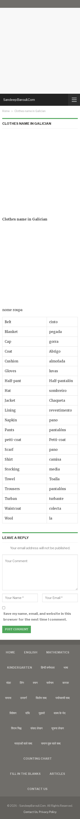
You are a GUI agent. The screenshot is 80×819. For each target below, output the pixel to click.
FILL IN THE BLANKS (25, 773)
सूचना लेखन (57, 728)
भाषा (66, 667)
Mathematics (57, 652)
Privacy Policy (47, 812)
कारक (65, 682)
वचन (35, 682)
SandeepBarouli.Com (19, 100)
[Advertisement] (40, 47)
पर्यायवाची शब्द (63, 698)
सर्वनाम (50, 682)
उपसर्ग (23, 698)
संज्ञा (8, 682)
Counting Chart (37, 758)
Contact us (37, 789)
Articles (57, 773)
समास (8, 698)
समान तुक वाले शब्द (51, 743)
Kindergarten (19, 667)
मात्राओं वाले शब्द (23, 743)
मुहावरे (42, 713)
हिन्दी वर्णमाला (48, 667)
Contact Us (31, 812)
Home (10, 652)
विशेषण (13, 713)
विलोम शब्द (41, 698)
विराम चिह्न (16, 728)
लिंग (22, 682)
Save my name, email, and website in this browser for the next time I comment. (37, 617)
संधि (27, 713)
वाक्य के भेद (60, 713)
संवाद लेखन (36, 728)
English (30, 652)
